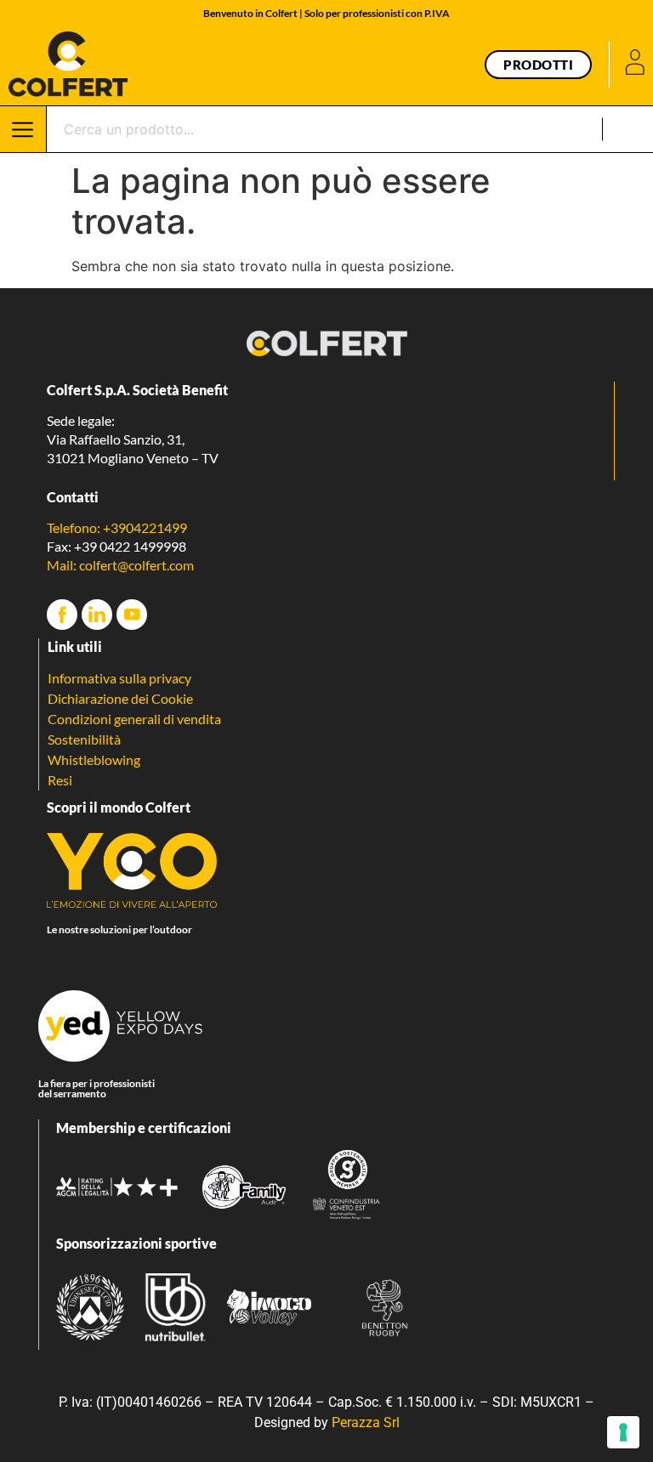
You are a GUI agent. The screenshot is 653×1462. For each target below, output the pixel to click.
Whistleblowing (94, 759)
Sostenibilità (84, 739)
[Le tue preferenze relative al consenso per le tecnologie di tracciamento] (623, 1432)
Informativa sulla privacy (119, 678)
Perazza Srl (366, 1422)
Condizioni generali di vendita (134, 719)
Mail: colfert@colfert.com (120, 565)
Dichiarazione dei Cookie (120, 698)
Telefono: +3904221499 (117, 527)
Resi (60, 780)
